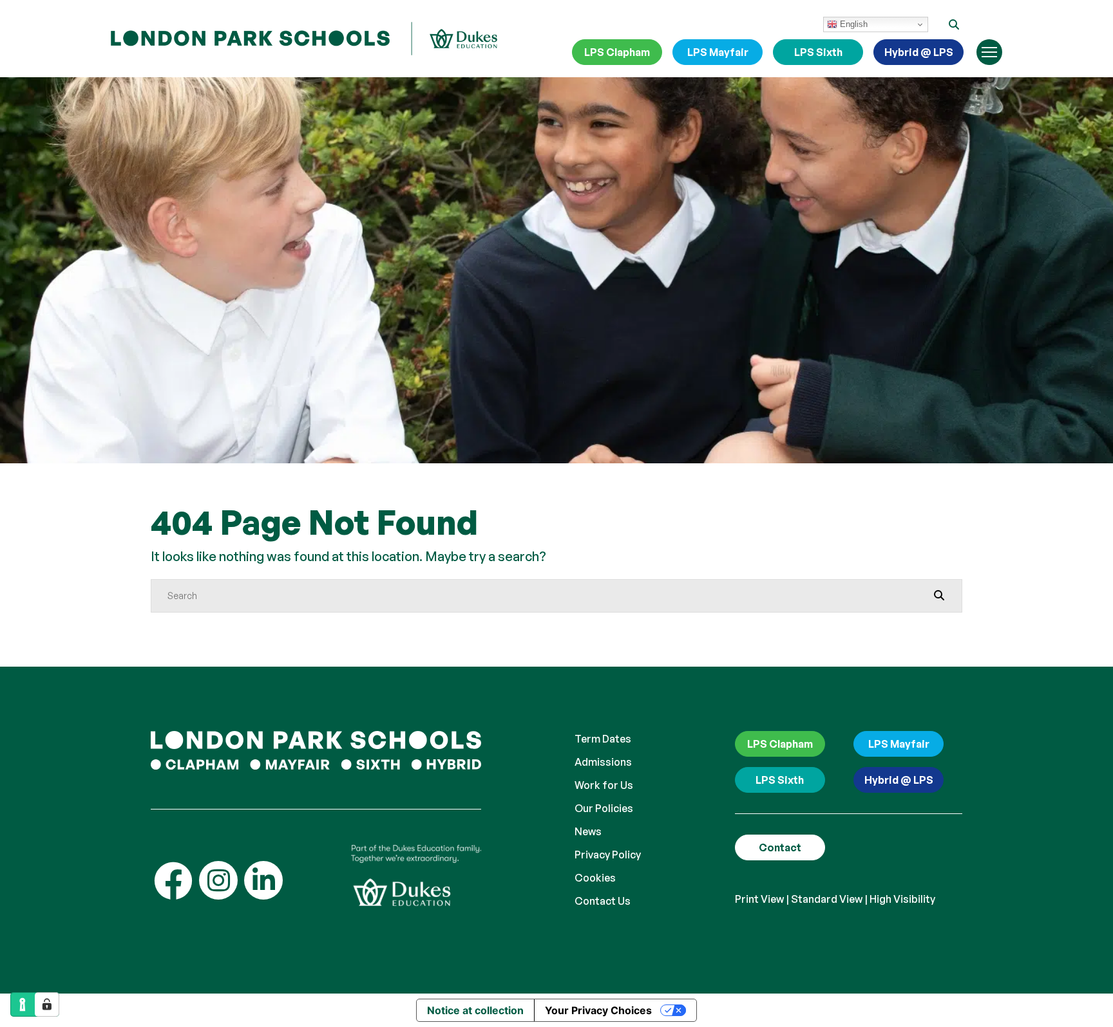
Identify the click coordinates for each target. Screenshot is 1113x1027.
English (852, 24)
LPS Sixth (818, 52)
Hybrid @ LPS (918, 52)
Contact (780, 847)
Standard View (826, 899)
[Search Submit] (939, 595)
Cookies (595, 877)
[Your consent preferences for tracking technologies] (47, 1004)
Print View (759, 899)
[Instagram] (218, 880)
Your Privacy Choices (598, 1010)
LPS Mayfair (717, 52)
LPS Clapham (617, 52)
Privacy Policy (608, 854)
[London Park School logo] (304, 38)
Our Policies (604, 808)
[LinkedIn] (263, 880)
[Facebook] (173, 880)
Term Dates (603, 738)
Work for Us (604, 785)
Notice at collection (475, 1010)
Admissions (603, 761)
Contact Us (603, 900)
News (588, 831)
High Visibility (902, 899)
